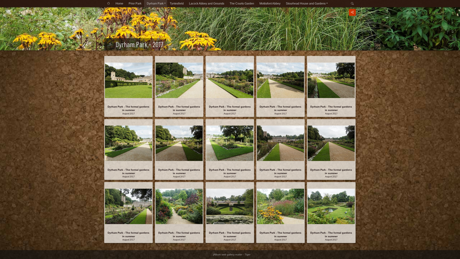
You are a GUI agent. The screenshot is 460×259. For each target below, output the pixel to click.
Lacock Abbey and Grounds (206, 3)
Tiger (247, 254)
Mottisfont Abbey (269, 3)
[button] (7, 251)
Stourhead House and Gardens (306, 3)
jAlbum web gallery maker (227, 254)
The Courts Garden (242, 3)
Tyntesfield (177, 3)
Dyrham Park (155, 3)
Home (119, 3)
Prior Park (135, 3)
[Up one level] (110, 44)
